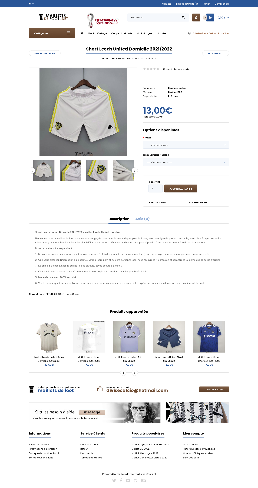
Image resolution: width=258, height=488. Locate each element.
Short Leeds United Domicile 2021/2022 (133, 58)
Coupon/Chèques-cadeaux (199, 453)
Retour (84, 449)
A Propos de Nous (39, 444)
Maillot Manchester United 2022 (149, 457)
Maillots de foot (177, 88)
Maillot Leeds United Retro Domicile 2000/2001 (49, 359)
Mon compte (190, 444)
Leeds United (72, 294)
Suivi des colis (191, 457)
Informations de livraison (43, 449)
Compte (166, 3)
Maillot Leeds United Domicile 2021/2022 (89, 359)
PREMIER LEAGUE (55, 294)
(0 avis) (167, 69)
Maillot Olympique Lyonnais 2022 (150, 444)
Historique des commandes (199, 449)
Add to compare (198, 202)
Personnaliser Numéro (156, 155)
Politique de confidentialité (44, 453)
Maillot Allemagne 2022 (145, 453)
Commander (222, 3)
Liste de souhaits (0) (187, 3)
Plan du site (86, 453)
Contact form (214, 389)
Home (105, 58)
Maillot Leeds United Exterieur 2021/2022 (209, 359)
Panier (206, 3)
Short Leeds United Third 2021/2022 (169, 359)
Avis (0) (142, 218)
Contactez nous (89, 444)
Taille (147, 137)
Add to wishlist (157, 202)
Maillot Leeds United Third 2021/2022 (129, 359)
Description (119, 218)
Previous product (44, 53)
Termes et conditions (41, 457)
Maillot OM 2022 (141, 449)
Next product (216, 53)
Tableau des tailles (91, 457)
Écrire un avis (181, 69)
